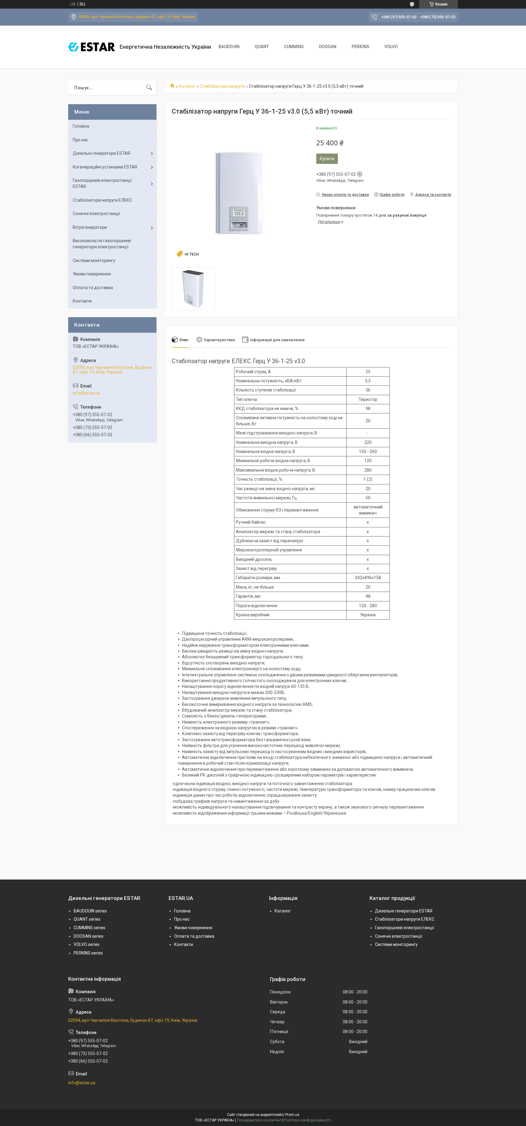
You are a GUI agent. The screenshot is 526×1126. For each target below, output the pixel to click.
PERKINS (360, 46)
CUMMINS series (89, 927)
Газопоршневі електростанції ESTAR (102, 183)
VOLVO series (87, 944)
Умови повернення (92, 273)
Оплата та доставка (93, 287)
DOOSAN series (88, 936)
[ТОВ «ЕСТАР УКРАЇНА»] (91, 46)
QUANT (262, 46)
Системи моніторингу (94, 260)
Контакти (82, 301)
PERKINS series (88, 953)
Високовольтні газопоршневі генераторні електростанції (102, 243)
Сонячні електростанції (96, 213)
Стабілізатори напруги (222, 86)
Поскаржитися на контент (259, 1120)
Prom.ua (292, 1115)
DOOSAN (327, 46)
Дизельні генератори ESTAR (101, 153)
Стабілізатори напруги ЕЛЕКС (102, 200)
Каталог (187, 86)
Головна (81, 126)
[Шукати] (149, 87)
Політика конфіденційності (307, 1120)
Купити (327, 158)
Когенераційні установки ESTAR (105, 167)
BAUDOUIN (229, 46)
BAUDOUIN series (90, 910)
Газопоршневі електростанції (404, 927)
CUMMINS (294, 46)
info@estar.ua (86, 393)
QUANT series (87, 919)
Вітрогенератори (90, 227)
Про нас (80, 139)
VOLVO (391, 46)
